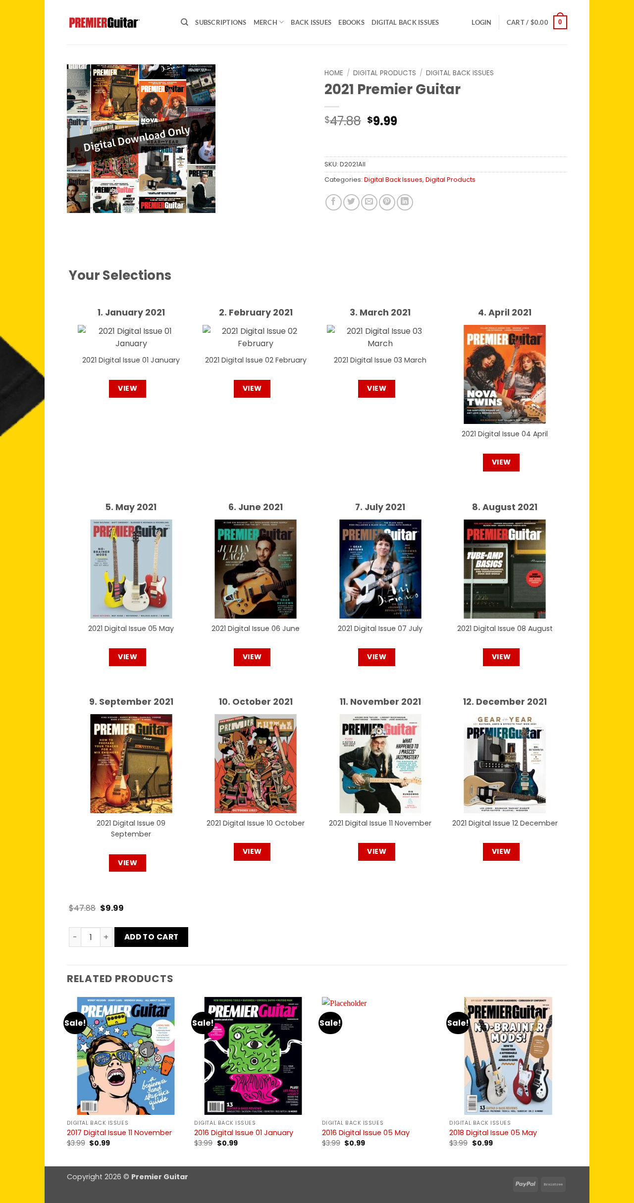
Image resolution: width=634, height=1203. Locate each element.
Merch (265, 22)
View (127, 388)
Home (333, 73)
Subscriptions (220, 22)
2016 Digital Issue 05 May (366, 1133)
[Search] (184, 22)
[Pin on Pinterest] (387, 202)
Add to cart (151, 937)
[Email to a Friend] (369, 202)
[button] (481, 22)
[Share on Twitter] (351, 202)
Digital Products (384, 73)
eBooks (351, 22)
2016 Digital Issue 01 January (243, 1133)
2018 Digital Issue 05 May (493, 1133)
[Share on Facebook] (333, 202)
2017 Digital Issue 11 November (119, 1133)
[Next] (566, 1080)
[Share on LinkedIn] (405, 202)
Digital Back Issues (405, 22)
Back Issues (311, 22)
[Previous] (67, 1080)
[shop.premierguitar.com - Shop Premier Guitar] (116, 22)
